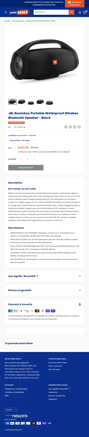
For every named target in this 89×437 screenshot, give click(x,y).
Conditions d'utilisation (14, 392)
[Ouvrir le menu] (6, 12)
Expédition (53, 399)
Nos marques (54, 369)
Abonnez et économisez (75, 3)
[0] (84, 12)
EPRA (7, 396)
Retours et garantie (57, 396)
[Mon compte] (80, 12)
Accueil (7, 21)
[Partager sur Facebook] (66, 127)
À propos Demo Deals (58, 362)
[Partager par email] (79, 127)
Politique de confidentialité (16, 389)
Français (9, 410)
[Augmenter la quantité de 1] (34, 159)
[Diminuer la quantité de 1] (20, 159)
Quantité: (12, 159)
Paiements (53, 392)
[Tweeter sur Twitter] (74, 127)
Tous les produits (18, 21)
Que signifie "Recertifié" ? (59, 389)
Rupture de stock (26, 167)
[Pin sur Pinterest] (70, 127)
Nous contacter (55, 366)
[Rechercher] (71, 12)
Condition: (22, 135)
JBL (9, 127)
